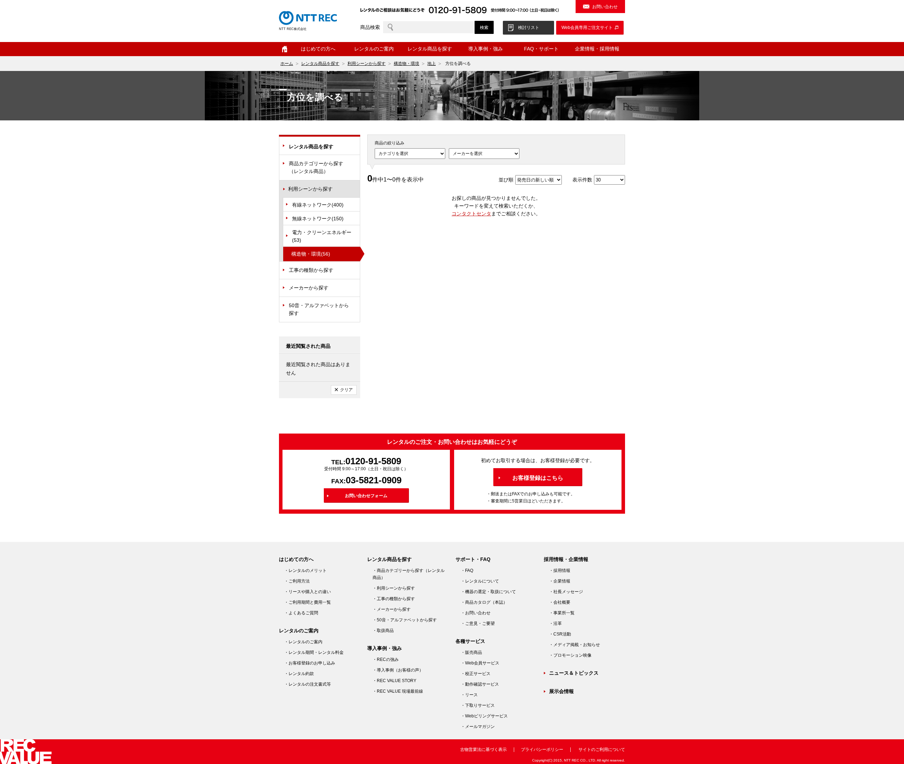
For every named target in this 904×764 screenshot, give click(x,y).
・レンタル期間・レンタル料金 (314, 652)
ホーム (284, 49)
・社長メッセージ (566, 591)
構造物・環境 (406, 63)
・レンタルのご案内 (303, 641)
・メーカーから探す (392, 609)
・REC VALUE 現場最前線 (398, 691)
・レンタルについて (480, 581)
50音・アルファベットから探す (319, 309)
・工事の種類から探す (394, 598)
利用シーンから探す (366, 63)
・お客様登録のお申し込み (309, 663)
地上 (431, 63)
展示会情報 (561, 691)
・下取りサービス (478, 705)
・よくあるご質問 (301, 612)
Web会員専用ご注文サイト (587, 27)
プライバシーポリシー (542, 749)
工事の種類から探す (311, 270)
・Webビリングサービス (484, 716)
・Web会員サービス (480, 663)
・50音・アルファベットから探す (405, 619)
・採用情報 (559, 570)
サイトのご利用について (601, 749)
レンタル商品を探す (320, 63)
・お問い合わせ (475, 612)
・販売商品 (471, 652)
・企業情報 (559, 581)
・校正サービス (475, 673)
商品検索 (370, 27)
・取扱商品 (383, 630)
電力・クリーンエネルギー (321, 236)
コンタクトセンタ (471, 213)
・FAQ (467, 570)
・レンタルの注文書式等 (307, 684)
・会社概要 (559, 602)
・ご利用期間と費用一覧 (307, 602)
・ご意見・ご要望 (478, 623)
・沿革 (555, 623)
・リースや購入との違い (307, 591)
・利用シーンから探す (394, 588)
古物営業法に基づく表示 (483, 749)
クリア (346, 389)
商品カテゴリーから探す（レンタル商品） (316, 167)
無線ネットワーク (318, 218)
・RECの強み (386, 659)
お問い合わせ (605, 6)
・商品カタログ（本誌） (484, 602)
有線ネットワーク (318, 205)
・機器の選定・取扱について (488, 591)
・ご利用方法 (297, 581)
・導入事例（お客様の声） (398, 670)
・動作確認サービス (480, 684)
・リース (469, 694)
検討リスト (528, 27)
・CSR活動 (560, 634)
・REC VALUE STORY (394, 680)
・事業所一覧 (562, 612)
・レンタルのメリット (305, 570)
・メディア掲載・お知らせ (574, 644)
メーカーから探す (308, 288)
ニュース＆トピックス (574, 673)
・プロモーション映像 (570, 655)
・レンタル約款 (299, 673)
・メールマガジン (478, 726)
